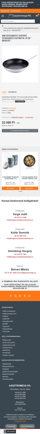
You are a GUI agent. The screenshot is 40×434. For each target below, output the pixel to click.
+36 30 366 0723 (20, 235)
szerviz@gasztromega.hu (26, 272)
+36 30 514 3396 (20, 217)
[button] (18, 191)
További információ (20, 421)
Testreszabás (11, 426)
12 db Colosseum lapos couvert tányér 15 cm (29, 177)
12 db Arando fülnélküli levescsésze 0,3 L (10, 177)
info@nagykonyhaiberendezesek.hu (20, 220)
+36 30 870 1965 (20, 254)
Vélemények (12, 92)
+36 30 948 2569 (20, 404)
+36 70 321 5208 (10, 272)
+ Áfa (18, 123)
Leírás (4, 92)
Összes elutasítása (27, 426)
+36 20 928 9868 (20, 394)
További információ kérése (20, 130)
